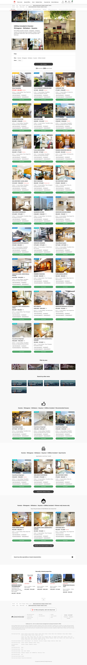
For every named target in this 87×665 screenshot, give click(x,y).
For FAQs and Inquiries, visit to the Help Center (44, 609)
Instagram (71, 616)
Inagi (44, 639)
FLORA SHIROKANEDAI (39, 150)
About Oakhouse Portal (30, 614)
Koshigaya (45, 640)
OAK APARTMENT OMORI (62, 181)
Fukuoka (22, 656)
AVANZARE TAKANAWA (39, 243)
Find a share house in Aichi (16, 647)
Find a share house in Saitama (16, 640)
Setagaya (55, 636)
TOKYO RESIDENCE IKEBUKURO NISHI (42, 88)
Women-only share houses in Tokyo (43, 545)
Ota (15, 367)
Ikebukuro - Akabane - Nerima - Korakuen (17, 383)
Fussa (42, 639)
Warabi (57, 640)
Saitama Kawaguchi (28, 640)
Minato (48, 367)
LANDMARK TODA (60, 88)
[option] (21, 79)
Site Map (52, 614)
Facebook (66, 616)
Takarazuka (23, 652)
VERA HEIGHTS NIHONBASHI (19, 212)
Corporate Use (47, 2)
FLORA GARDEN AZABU (17, 119)
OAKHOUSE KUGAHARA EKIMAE (63, 212)
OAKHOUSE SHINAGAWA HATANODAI (64, 306)
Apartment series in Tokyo (43, 491)
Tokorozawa (41, 640)
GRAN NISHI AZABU (38, 119)
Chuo (64, 367)
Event (33, 2)
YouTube (68, 618)
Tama (32, 639)
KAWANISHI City (34, 652)
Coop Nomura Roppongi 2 (62, 119)
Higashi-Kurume (27, 639)
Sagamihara (31, 644)
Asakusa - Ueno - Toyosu (67, 383)
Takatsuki (28, 650)
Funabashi (26, 642)
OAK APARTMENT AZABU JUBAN (20, 181)
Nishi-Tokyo (35, 639)
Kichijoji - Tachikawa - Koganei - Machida (17, 390)
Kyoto (22, 649)
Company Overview (30, 617)
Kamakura (35, 644)
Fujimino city (53, 640)
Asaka (60, 640)
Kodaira (39, 639)
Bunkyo (35, 636)
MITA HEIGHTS (37, 306)
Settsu (25, 650)
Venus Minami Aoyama (61, 243)
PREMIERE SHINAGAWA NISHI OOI (63, 150)
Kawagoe (49, 640)
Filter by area (19, 9)
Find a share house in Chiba (16, 642)
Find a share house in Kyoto (16, 649)
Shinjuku (31, 636)
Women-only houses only (52, 9)
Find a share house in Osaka (16, 650)
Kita (71, 636)
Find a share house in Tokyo (16, 633)
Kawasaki (26, 644)
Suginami (65, 636)
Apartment (44, 9)
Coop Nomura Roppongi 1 (18, 338)
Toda (32, 640)
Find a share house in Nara (16, 654)
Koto (43, 636)
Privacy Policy (29, 618)
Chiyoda (22, 636)
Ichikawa (22, 642)
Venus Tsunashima (16, 88)
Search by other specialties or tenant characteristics (67, 9)
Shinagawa (32, 367)
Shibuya (58, 636)
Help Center (40, 614)
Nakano (62, 636)
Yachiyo (38, 642)
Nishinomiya (40, 652)
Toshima (69, 636)
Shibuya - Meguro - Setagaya (49, 383)
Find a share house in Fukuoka (16, 656)
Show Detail (21, 99)
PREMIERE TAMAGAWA (39, 274)
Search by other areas (27, 9)
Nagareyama (31, 642)
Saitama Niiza (36, 640)
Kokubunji (22, 639)
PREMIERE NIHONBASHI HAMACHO (20, 243)
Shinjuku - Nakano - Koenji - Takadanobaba (35, 383)
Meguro (50, 636)
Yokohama (23, 644)
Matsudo (34, 642)
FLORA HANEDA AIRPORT (62, 274)
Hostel (52, 617)
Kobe (30, 652)
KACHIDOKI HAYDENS (39, 212)
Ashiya (44, 652)
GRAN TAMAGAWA (38, 181)
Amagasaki (27, 652)
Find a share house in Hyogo (16, 652)
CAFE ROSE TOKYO (16, 150)
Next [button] (30, 79)
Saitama (22, 640)
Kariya (22, 647)
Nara (22, 654)
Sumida (40, 636)
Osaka (22, 650)
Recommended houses (37, 9)
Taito (37, 636)
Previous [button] (13, 79)
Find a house (13, 9)
